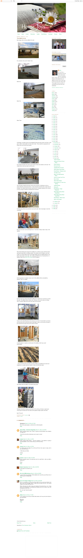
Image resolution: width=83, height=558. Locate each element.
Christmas (54, 97)
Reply (21, 426)
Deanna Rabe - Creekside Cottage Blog (27, 429)
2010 (54, 205)
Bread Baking (43, 34)
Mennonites (33, 34)
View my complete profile (57, 87)
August (55, 149)
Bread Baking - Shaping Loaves (60, 171)
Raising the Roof (57, 165)
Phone (53, 107)
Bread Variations (57, 164)
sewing (53, 110)
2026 (54, 116)
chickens (54, 95)
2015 (54, 134)
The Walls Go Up (21, 38)
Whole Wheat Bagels (58, 180)
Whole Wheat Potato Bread (59, 169)
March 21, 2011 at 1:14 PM (29, 439)
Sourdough (50, 34)
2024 (54, 119)
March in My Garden (58, 199)
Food (53, 100)
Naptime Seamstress (24, 467)
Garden (38, 34)
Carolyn (21, 446)
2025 (54, 117)
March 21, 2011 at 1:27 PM (28, 446)
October (56, 146)
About (23, 34)
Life (52, 106)
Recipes (55, 34)
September (56, 147)
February (56, 201)
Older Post (49, 522)
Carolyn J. (22, 457)
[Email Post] (29, 415)
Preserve (54, 109)
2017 (54, 131)
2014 (54, 136)
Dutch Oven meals (28, 257)
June (55, 153)
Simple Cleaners (57, 159)
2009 (54, 206)
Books (60, 34)
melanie (21, 439)
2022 (54, 122)
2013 (54, 138)
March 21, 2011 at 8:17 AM (30, 423)
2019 (54, 127)
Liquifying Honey (57, 185)
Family (53, 98)
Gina (60, 70)
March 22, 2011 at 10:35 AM (36, 480)
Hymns (53, 104)
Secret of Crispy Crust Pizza (59, 177)
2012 (54, 139)
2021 (54, 124)
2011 (54, 141)
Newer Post (19, 522)
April (55, 156)
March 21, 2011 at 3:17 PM (29, 457)
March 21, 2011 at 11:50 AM (41, 429)
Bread (53, 94)
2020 (54, 126)
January (56, 203)
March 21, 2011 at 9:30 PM (36, 473)
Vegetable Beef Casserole (59, 167)
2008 (54, 208)
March (55, 158)
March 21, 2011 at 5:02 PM (34, 467)
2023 (54, 121)
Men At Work (56, 179)
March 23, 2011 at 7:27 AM (28, 494)
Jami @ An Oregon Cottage (25, 480)
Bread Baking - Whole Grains (59, 197)
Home (19, 34)
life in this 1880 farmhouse (25, 473)
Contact (27, 34)
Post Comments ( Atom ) (26, 525)
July (55, 151)
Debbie (21, 494)
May (55, 154)
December (56, 142)
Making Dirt (56, 187)
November (56, 144)
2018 (54, 129)
